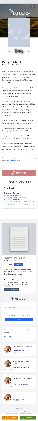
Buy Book (18, 264)
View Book (9, 264)
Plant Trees (27, 204)
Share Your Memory (11, 289)
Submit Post (19, 319)
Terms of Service (24, 413)
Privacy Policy (14, 413)
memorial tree (23, 158)
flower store (16, 160)
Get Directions (11, 204)
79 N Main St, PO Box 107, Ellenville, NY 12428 (20, 201)
